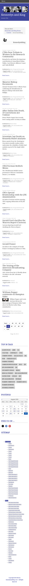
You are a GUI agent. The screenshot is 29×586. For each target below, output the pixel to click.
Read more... (6, 75)
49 (22, 326)
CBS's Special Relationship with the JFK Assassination (14, 194)
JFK (25, 364)
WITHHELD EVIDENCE (8, 387)
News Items (13, 123)
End (8, 329)
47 (15, 326)
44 (4, 326)
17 (3, 411)
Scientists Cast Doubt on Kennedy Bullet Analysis (14, 137)
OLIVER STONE (6, 376)
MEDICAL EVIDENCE (7, 373)
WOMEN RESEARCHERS (19, 72)
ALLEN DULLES (6, 350)
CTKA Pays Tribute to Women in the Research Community (13, 54)
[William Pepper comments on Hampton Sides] (5, 299)
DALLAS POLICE (7, 126)
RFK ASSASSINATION (8, 379)
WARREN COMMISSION (9, 181)
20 (14, 411)
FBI (25, 355)
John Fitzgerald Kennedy (17, 69)
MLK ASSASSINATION (17, 313)
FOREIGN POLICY (11, 358)
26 (10, 413)
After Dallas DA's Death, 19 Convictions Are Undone (13, 113)
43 (23, 323)
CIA (24, 98)
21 (18, 411)
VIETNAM (18, 379)
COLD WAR (5, 353)
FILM (3, 358)
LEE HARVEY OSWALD (8, 370)
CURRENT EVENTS (7, 355)
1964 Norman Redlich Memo (12, 167)
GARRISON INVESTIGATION (9, 364)
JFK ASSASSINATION (16, 71)
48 (18, 326)
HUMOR (5, 234)
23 (26, 411)
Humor (12, 231)
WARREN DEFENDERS (8, 384)
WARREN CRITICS (7, 72)
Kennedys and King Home (13, 30)
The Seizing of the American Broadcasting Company (13, 267)
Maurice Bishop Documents (9, 83)
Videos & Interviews (15, 311)
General (12, 280)
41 (16, 323)
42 (19, 323)
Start (5, 323)
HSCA (20, 364)
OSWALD (14, 376)
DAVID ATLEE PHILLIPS (9, 99)
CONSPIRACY (13, 353)
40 (12, 323)
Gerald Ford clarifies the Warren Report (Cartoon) (14, 221)
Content (8, 32)
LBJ (16, 367)
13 (14, 409)
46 (11, 326)
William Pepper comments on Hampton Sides (13, 294)
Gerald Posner (9, 244)
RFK (20, 376)
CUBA (20, 353)
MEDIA (4, 210)
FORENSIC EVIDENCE (8, 156)
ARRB (13, 350)
